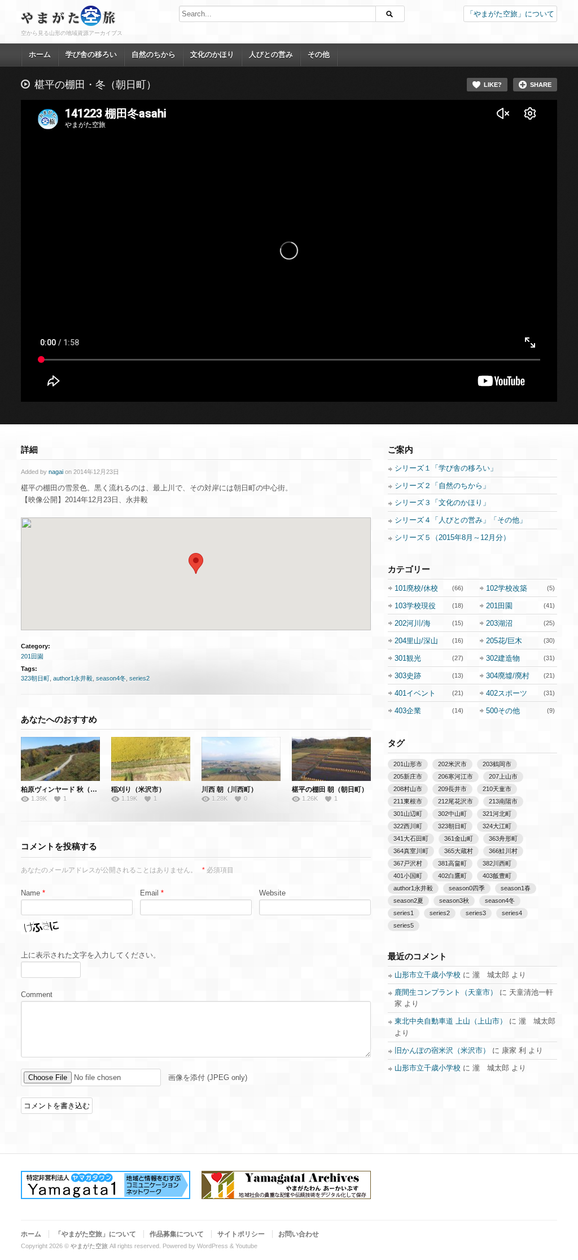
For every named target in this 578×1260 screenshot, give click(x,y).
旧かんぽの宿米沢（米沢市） (442, 1050)
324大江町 (497, 826)
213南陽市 (503, 801)
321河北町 (497, 813)
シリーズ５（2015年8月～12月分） (452, 537)
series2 (139, 678)
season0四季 (467, 888)
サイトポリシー (241, 1234)
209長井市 (452, 788)
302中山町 (452, 813)
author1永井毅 (73, 678)
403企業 (408, 710)
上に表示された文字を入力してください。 (90, 955)
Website (272, 893)
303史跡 (408, 675)
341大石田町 (410, 838)
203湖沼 (499, 623)
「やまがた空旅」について (510, 14)
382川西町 (497, 863)
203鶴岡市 (497, 764)
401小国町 (407, 875)
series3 (476, 913)
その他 (319, 54)
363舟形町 (503, 838)
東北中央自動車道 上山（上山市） (451, 1021)
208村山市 (407, 788)
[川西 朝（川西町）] (241, 759)
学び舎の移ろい (91, 54)
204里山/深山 (416, 640)
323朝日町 (35, 678)
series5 (403, 925)
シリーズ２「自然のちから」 (442, 485)
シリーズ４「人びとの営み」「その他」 (461, 520)
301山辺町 (407, 813)
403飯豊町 (497, 875)
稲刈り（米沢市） (138, 789)
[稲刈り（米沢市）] (151, 759)
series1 (403, 913)
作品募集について (177, 1234)
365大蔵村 (458, 851)
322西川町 (407, 826)
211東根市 (407, 801)
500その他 (503, 710)
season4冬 (111, 678)
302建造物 (503, 658)
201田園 (32, 656)
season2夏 (408, 900)
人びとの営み (271, 54)
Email (149, 893)
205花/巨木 (504, 640)
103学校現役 (415, 606)
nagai (56, 471)
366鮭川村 (503, 851)
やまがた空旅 (89, 1246)
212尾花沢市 (455, 801)
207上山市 (503, 776)
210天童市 (497, 788)
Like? (493, 84)
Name (30, 893)
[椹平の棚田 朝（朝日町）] (331, 759)
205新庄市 (407, 776)
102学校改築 (506, 588)
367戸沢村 (407, 863)
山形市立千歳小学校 (428, 975)
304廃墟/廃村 (507, 675)
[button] (196, 563)
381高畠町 (452, 863)
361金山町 (458, 838)
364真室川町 (410, 851)
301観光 (408, 658)
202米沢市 (452, 764)
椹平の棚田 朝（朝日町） (330, 789)
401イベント (415, 693)
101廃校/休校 (416, 588)
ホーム (40, 54)
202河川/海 (413, 623)
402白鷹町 (452, 875)
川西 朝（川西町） (229, 789)
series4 (512, 913)
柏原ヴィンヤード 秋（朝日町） (69, 789)
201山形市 (407, 764)
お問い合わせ (298, 1234)
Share (540, 84)
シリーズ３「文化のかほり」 (442, 502)
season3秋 (454, 900)
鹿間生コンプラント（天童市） (446, 992)
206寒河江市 (455, 776)
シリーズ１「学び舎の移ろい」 (446, 468)
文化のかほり (212, 54)
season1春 (516, 888)
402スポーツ (506, 693)
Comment (36, 994)
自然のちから (154, 54)
